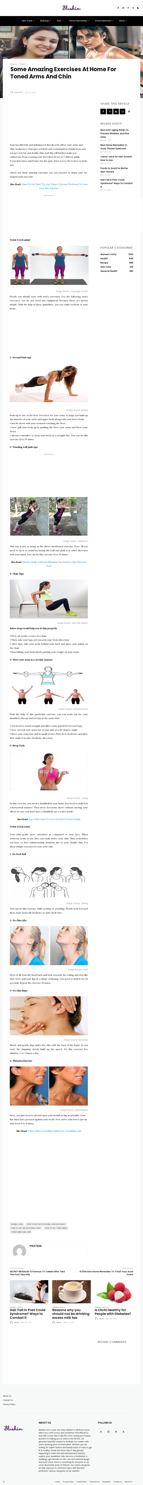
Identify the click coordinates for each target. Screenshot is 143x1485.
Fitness (22, 64)
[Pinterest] (128, 8)
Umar (16, 1322)
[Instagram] (123, 8)
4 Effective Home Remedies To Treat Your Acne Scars (106, 1273)
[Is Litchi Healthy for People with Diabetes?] (114, 1291)
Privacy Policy (9, 1404)
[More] (129, 111)
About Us (7, 1396)
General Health (16, 1307)
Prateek (18, 92)
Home (57, 1482)
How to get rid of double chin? (26, 1228)
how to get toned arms (56, 1228)
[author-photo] (11, 1323)
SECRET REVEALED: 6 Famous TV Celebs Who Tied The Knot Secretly (37, 1273)
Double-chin (17, 1224)
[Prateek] (12, 92)
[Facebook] (118, 8)
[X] (133, 8)
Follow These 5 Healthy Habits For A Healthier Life (54, 1131)
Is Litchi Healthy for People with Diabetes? (113, 1312)
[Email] (122, 111)
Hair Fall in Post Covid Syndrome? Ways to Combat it (116, 183)
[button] (137, 8)
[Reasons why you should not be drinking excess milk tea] (71, 1291)
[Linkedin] (116, 111)
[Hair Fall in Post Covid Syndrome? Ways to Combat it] (29, 1291)
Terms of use (94, 1482)
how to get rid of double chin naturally (46, 1224)
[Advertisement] (43, 85)
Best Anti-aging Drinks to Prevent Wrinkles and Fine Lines (114, 133)
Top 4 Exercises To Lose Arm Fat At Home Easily (54, 819)
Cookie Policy (81, 1482)
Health (13, 64)
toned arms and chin (21, 1232)
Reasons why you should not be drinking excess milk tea (71, 1314)
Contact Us (8, 1400)
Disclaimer (106, 1482)
